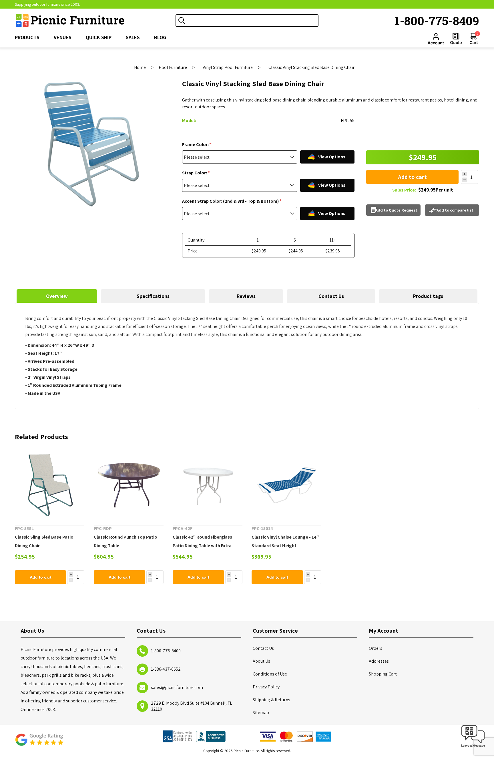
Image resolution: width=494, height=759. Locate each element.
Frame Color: (196, 145)
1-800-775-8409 (437, 20)
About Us (261, 661)
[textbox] (253, 20)
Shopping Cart (383, 674)
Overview (57, 296)
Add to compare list (455, 210)
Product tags (428, 296)
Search (182, 20)
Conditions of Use (270, 674)
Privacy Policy (266, 687)
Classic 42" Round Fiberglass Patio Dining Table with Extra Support (202, 545)
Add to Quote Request (396, 210)
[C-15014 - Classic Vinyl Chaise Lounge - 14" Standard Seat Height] (286, 484)
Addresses (379, 661)
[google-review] (39, 742)
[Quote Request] (456, 39)
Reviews (246, 296)
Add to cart (412, 177)
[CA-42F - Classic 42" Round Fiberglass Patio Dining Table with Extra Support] (207, 484)
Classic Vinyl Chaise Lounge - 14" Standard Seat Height (285, 541)
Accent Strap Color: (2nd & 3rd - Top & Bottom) (231, 201)
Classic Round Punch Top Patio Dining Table (125, 541)
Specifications (153, 296)
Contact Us (331, 296)
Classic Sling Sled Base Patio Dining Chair (44, 541)
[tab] (57, 296)
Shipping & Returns (271, 700)
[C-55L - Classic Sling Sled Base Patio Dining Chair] (50, 484)
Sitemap (261, 713)
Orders (375, 648)
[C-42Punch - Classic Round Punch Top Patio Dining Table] (129, 484)
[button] (473, 747)
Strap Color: (195, 173)
